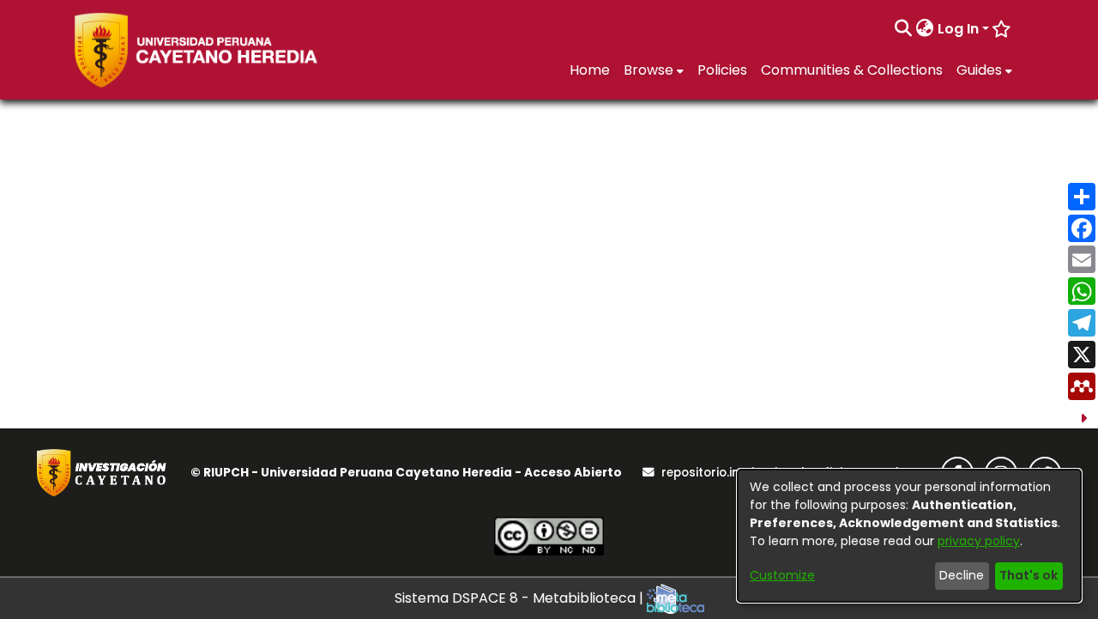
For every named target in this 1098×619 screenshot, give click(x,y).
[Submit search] (903, 29)
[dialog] (909, 536)
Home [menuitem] (590, 70)
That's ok (1028, 575)
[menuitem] (925, 29)
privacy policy (979, 540)
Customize (782, 575)
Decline (961, 575)
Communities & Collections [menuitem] (852, 70)
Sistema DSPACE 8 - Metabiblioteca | (521, 598)
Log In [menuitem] (958, 29)
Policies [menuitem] (722, 70)
